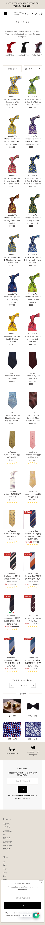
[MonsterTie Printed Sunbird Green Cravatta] (33, 282)
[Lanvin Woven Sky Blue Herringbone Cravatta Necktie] (12, 401)
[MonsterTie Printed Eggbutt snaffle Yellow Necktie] (12, 85)
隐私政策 (6, 838)
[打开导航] (5, 14)
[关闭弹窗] (41, 882)
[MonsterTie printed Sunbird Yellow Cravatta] (12, 322)
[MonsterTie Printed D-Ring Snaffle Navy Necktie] (33, 243)
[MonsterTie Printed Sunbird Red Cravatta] (33, 322)
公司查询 (6, 827)
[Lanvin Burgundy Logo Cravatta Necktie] (33, 361)
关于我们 (6, 824)
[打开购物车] (40, 14)
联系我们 (6, 849)
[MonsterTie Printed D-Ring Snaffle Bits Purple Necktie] (33, 124)
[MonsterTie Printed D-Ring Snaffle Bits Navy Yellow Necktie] (33, 164)
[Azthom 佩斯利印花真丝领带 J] (12, 480)
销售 (5, 876)
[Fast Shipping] (12, 750)
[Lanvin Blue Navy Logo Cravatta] (12, 361)
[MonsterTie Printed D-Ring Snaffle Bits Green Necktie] (33, 85)
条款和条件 (7, 842)
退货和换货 (7, 846)
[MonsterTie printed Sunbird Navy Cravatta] (12, 282)
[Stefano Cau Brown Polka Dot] (33, 604)
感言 (5, 835)
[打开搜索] (32, 14)
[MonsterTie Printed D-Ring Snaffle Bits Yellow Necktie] (12, 124)
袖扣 (5, 865)
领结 (5, 873)
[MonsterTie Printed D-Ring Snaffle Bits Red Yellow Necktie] (12, 164)
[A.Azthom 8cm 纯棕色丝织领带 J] (12, 440)
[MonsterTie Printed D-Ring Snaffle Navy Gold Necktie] (12, 243)
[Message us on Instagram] (33, 749)
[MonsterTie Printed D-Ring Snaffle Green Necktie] (33, 203)
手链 (5, 869)
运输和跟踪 (7, 831)
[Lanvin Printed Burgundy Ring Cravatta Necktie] (33, 401)
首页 (17, 22)
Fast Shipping (12, 753)
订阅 (22, 789)
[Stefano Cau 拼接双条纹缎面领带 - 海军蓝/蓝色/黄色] (33, 519)
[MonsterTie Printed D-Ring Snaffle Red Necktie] (12, 203)
